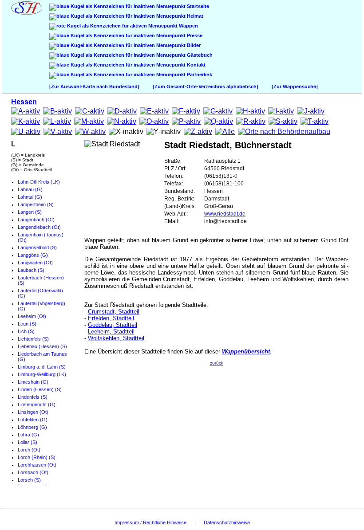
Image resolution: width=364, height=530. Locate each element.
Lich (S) (26, 331)
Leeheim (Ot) (32, 316)
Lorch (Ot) (29, 449)
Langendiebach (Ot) (39, 227)
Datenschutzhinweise (227, 522)
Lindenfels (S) (32, 397)
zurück (216, 363)
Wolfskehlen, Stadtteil (116, 338)
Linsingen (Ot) (33, 412)
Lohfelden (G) (32, 419)
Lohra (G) (28, 434)
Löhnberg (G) (32, 427)
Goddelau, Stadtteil (112, 325)
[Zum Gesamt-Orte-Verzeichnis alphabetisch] (205, 86)
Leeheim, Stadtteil (111, 331)
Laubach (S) (31, 270)
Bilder (193, 45)
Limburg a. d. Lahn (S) (42, 366)
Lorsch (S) (29, 480)
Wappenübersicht (246, 351)
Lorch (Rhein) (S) (36, 457)
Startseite (197, 6)
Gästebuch (199, 55)
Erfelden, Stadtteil (111, 318)
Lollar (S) (27, 442)
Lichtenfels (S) (33, 339)
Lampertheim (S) (36, 204)
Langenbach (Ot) (36, 219)
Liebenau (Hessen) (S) (42, 346)
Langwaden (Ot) (35, 262)
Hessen (24, 102)
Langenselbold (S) (37, 247)
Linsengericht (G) (36, 404)
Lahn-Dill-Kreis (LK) (39, 182)
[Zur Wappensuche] (295, 86)
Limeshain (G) (33, 382)
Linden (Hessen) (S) (40, 389)
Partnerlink (199, 74)
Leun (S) (27, 323)
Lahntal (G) (30, 197)
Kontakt (196, 64)
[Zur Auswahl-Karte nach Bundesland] (94, 86)
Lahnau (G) (30, 189)
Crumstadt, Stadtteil (113, 311)
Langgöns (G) (33, 255)
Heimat (194, 16)
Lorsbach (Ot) (33, 472)
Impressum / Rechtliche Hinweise (150, 522)
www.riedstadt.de (224, 213)
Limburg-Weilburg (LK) (42, 374)
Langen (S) (30, 212)
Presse (194, 35)
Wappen (188, 25)
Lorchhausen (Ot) (37, 464)
